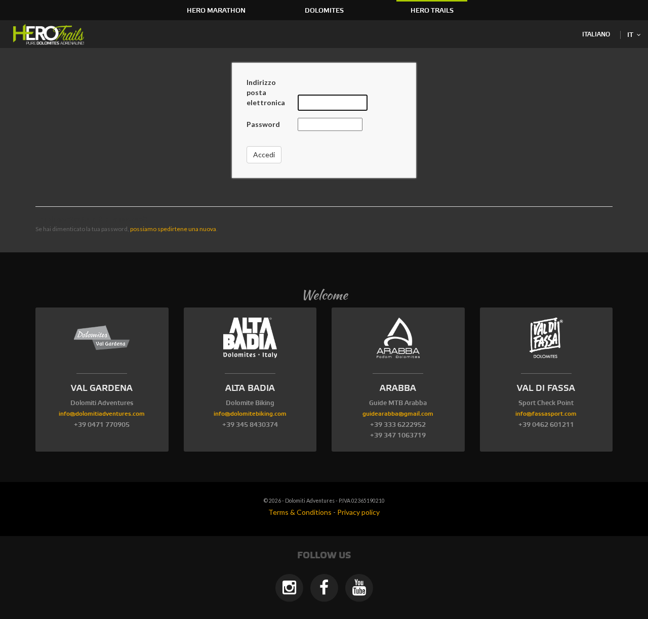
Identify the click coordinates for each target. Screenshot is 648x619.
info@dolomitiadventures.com (102, 414)
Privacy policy (358, 512)
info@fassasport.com (546, 414)
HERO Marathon (216, 11)
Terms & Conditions (300, 512)
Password (263, 124)
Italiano (596, 34)
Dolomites (324, 11)
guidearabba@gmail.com (397, 414)
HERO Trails (432, 11)
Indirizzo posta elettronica (266, 92)
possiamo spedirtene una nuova (173, 229)
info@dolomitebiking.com (250, 414)
